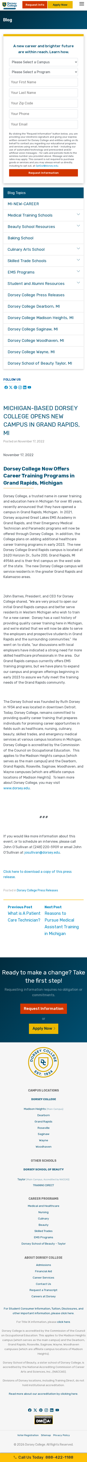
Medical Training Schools (30, 215)
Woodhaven (44, 1146)
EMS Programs (21, 272)
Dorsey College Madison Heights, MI (40, 317)
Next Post (62, 920)
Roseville (44, 1127)
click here (63, 1321)
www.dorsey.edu (16, 788)
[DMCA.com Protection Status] (43, 1423)
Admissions (43, 1265)
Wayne (43, 1140)
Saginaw (43, 1134)
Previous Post (24, 914)
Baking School (20, 238)
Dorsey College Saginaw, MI (33, 329)
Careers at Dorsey (43, 1296)
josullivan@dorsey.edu (42, 852)
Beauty (44, 1224)
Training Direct (43, 1185)
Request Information (44, 172)
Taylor (43, 1179)
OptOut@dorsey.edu (47, 165)
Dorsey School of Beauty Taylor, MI (40, 363)
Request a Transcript (43, 1290)
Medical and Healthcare (43, 1205)
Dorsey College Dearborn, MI (34, 306)
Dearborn (43, 1115)
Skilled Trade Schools (27, 261)
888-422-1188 (45, 1457)
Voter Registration (28, 1435)
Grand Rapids (43, 1121)
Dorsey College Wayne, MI (31, 352)
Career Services (43, 1277)
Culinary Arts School (26, 249)
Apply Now (60, 4)
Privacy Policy (61, 1435)
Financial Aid (43, 1271)
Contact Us (43, 1283)
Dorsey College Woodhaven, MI (36, 340)
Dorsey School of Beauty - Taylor (44, 1243)
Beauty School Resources (31, 226)
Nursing (43, 1212)
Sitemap (46, 1435)
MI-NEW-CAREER (23, 204)
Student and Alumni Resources (36, 283)
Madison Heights (43, 1108)
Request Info (35, 4)
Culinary (43, 1218)
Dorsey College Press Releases (37, 890)
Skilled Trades (43, 1231)
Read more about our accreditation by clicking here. (43, 1393)
